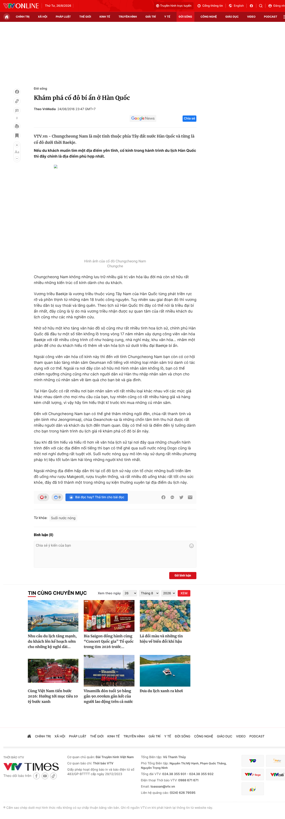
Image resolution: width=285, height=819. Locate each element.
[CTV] (253, 774)
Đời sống (40, 89)
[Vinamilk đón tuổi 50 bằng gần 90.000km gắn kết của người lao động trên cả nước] (109, 671)
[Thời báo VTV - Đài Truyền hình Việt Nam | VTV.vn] (21, 5)
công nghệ (209, 16)
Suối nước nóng (63, 518)
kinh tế (105, 16)
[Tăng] (17, 145)
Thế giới (85, 16)
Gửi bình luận (183, 575)
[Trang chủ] (6, 16)
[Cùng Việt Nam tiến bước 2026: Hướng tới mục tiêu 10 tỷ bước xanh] (53, 671)
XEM (184, 593)
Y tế (167, 16)
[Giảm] (17, 158)
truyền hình (127, 16)
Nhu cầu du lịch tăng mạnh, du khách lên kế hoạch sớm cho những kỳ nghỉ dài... (52, 641)
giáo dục (232, 16)
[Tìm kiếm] (262, 6)
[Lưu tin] (16, 135)
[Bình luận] (16, 110)
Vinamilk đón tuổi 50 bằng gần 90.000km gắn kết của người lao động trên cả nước (108, 696)
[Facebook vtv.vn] (252, 6)
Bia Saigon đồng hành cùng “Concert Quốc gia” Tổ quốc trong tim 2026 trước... (109, 641)
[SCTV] (253, 788)
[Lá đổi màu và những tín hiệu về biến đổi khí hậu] (165, 616)
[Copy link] (16, 101)
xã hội (42, 16)
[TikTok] (53, 775)
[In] (16, 126)
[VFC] (253, 761)
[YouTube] (45, 775)
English (239, 6)
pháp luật (63, 16)
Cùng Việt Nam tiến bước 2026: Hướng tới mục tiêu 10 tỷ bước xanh (53, 696)
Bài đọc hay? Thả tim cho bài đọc (99, 497)
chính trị (22, 16)
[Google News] (143, 118)
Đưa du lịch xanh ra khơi (161, 691)
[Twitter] (181, 497)
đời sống (185, 16)
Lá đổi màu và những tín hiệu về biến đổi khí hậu (161, 639)
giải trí (150, 16)
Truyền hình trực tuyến (175, 6)
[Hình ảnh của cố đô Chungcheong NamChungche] (115, 211)
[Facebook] (16, 91)
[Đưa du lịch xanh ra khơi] (165, 671)
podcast (270, 16)
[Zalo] (172, 497)
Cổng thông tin (212, 6)
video (251, 16)
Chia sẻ (189, 118)
